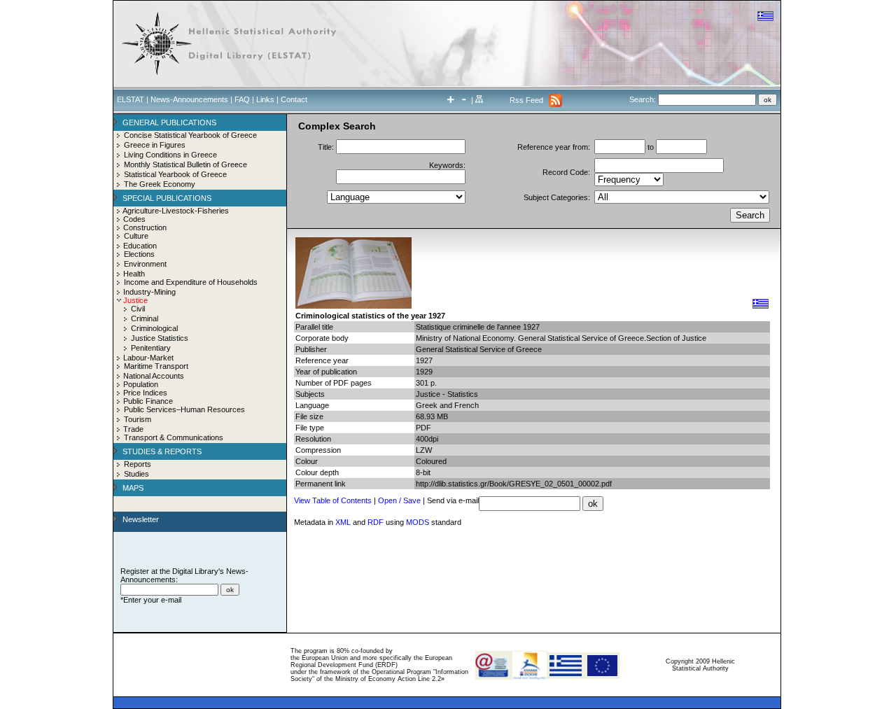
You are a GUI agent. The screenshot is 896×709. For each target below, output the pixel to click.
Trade (133, 429)
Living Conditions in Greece (170, 154)
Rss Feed (526, 100)
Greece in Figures (155, 145)
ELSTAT (130, 99)
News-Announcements (189, 99)
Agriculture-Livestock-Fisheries (175, 210)
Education (140, 245)
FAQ (242, 99)
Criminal (144, 318)
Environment (145, 264)
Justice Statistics (159, 338)
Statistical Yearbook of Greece (175, 174)
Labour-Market (148, 357)
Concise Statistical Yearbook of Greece (190, 135)
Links (265, 99)
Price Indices (145, 392)
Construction (145, 227)
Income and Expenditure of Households (191, 282)
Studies (136, 474)
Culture (136, 236)
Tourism (137, 419)
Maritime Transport (156, 366)
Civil (138, 308)
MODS (417, 522)
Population (140, 384)
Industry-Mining (149, 292)
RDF (376, 522)
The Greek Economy (159, 184)
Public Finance (148, 401)
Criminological (154, 328)
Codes (134, 219)
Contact (294, 99)
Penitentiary (151, 348)
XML (343, 522)
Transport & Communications (173, 437)
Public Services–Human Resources (184, 409)
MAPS (133, 488)
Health (134, 273)
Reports (137, 464)
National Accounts (153, 376)
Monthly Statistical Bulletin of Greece (185, 164)
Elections (139, 254)
